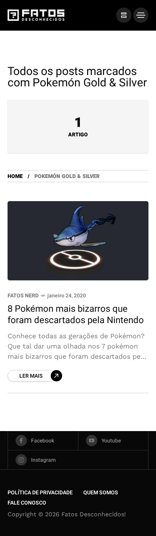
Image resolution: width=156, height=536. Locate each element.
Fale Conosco (27, 503)
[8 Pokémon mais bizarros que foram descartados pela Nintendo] (78, 240)
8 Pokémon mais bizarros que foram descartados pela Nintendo (76, 314)
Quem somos (100, 493)
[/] (123, 15)
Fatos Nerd (23, 296)
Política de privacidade (40, 493)
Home (15, 176)
